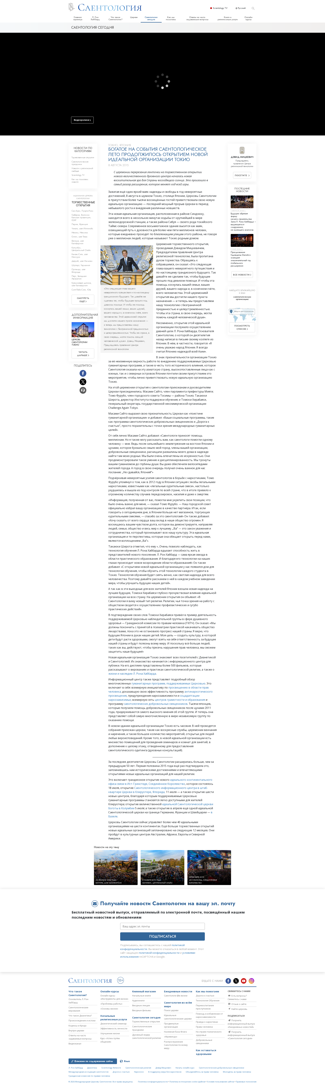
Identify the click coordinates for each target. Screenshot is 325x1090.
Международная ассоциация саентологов (88, 1072)
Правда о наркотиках (207, 1021)
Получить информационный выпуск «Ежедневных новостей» (241, 1023)
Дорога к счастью (205, 995)
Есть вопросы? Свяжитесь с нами (237, 997)
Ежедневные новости (178, 991)
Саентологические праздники (80, 163)
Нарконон (139, 1072)
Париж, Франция (80, 224)
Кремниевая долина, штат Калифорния (82, 284)
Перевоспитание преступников (205, 1007)
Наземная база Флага (175, 1031)
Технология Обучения (207, 1000)
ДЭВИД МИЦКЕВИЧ (242, 157)
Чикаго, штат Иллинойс (82, 228)
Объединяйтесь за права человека (202, 1072)
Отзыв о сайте (238, 1004)
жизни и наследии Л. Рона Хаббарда (132, 673)
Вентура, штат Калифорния (78, 242)
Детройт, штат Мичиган (82, 261)
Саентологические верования (78, 1009)
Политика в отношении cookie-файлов (187, 1081)
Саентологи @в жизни (175, 995)
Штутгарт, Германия (81, 265)
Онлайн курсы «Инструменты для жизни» (114, 997)
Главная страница (77, 18)
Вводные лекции (141, 1005)
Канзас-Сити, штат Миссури (80, 255)
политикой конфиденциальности (159, 952)
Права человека (204, 1026)
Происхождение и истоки (82, 1020)
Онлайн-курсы (248, 18)
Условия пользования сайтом (220, 1081)
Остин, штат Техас (80, 236)
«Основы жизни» (109, 1008)
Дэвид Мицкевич (163, 1067)
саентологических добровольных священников (156, 704)
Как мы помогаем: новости (80, 180)
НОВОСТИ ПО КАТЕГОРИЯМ (83, 149)
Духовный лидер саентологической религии (146, 1036)
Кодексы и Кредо (77, 1025)
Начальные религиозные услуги (113, 1017)
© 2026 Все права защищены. (101, 1081)
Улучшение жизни (110, 1033)
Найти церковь (239, 1008)
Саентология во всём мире (178, 1004)
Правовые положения (246, 1081)
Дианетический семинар (113, 1023)
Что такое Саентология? (116, 18)
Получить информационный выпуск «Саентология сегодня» (241, 1035)
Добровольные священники (204, 1041)
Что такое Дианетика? (80, 1015)
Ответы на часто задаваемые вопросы (197, 18)
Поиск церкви (171, 1010)
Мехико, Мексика (80, 232)
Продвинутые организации (171, 1025)
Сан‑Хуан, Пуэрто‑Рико (82, 210)
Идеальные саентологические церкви (178, 1017)
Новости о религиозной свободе (82, 169)
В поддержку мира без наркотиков (164, 1072)
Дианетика (92, 1067)
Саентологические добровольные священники (221, 1067)
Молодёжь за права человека (237, 1072)
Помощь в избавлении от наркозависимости (209, 1015)
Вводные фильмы (141, 1010)
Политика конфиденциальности (153, 1081)
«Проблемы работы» (111, 1003)
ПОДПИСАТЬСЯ (162, 936)
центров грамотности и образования (180, 700)
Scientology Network (111, 1067)
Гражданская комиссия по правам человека (89, 1076)
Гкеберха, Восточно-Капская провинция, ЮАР (81, 217)
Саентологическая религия (138, 1067)
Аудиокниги (138, 1000)
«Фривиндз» (170, 1036)
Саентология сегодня (151, 18)
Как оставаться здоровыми (206, 1052)
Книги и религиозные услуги (228, 18)
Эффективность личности (113, 1028)
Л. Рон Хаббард (95, 18)
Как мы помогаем (171, 18)
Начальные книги (141, 995)
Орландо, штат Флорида (78, 270)
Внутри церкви (76, 1030)
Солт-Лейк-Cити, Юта (81, 289)
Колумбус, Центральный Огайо (81, 249)
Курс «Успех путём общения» (110, 1040)
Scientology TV (220, 8)
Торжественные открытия (83, 157)
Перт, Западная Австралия (79, 277)
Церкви (134, 17)
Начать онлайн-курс (185, 1067)
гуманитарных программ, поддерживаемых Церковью (168, 683)
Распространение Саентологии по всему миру (176, 1045)
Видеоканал (75, 1043)
